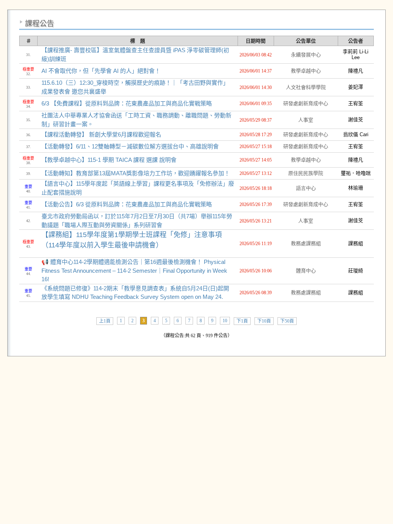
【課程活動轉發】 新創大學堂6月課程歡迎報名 (101, 134)
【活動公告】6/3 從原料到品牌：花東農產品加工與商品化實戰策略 (126, 204)
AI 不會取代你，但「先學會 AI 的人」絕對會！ (100, 71)
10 (225, 320)
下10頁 (264, 321)
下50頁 (287, 321)
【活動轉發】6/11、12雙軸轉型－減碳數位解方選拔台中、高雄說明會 (130, 146)
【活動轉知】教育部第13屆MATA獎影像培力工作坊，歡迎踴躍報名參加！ (135, 173)
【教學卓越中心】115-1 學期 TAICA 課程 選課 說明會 (109, 160)
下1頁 (242, 321)
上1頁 (105, 321)
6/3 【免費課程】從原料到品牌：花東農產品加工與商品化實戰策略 (126, 103)
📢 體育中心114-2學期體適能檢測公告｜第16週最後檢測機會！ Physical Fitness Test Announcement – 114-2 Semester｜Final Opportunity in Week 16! (134, 270)
